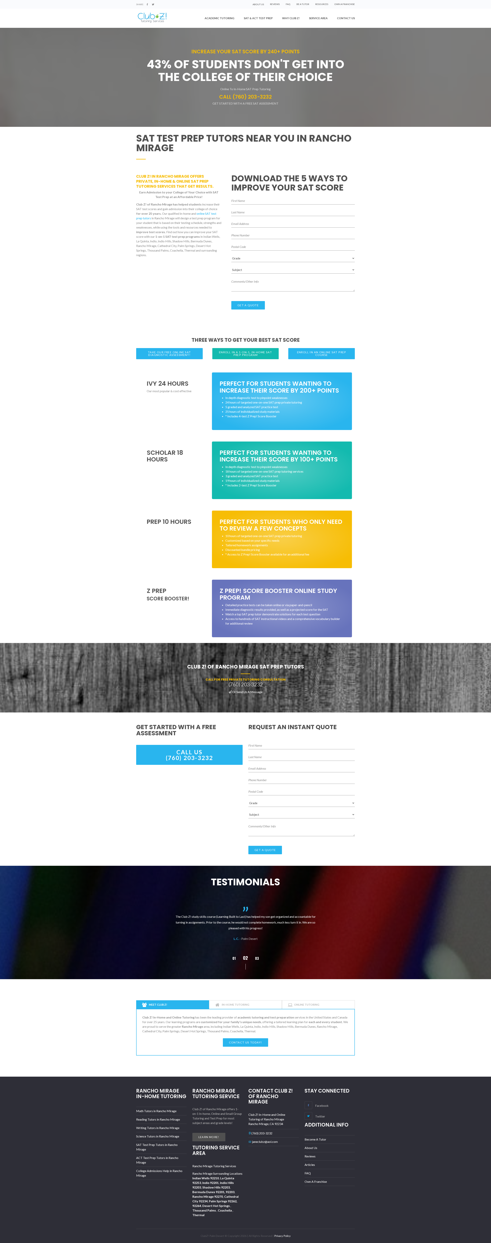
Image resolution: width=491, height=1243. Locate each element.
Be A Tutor (303, 4)
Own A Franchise (344, 4)
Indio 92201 (210, 1182)
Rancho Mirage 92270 (207, 1196)
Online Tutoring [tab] (306, 1004)
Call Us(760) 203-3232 (189, 755)
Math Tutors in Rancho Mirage (156, 1111)
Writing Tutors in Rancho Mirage (157, 1128)
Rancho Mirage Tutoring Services (214, 1166)
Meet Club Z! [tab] (157, 1004)
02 (234, 958)
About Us (311, 1148)
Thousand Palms (204, 1210)
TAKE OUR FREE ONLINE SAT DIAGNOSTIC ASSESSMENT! (169, 354)
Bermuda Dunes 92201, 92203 (213, 1192)
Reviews (275, 4)
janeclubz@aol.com (265, 1141)
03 (245, 957)
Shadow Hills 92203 (216, 1187)
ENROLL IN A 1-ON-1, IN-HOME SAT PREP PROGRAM (245, 354)
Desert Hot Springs (216, 1206)
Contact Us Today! (245, 1042)
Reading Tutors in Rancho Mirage (158, 1119)
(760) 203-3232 (261, 1133)
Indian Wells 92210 (205, 1178)
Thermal (198, 1215)
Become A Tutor (315, 1139)
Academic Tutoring (219, 18)
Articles (310, 1164)
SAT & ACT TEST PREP (258, 18)
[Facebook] (147, 4)
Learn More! (209, 1137)
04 (257, 958)
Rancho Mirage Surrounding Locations (217, 1173)
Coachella (225, 1210)
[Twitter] (153, 4)
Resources (321, 4)
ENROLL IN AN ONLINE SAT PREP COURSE (321, 354)
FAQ (288, 4)
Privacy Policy (282, 1235)
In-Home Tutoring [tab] (235, 1004)
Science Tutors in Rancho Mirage (157, 1136)
